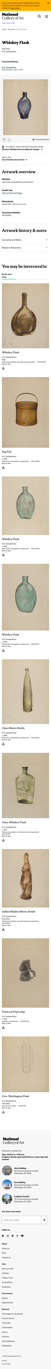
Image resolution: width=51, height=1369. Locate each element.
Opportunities (7, 1302)
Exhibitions (6, 1287)
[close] (48, 3)
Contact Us (6, 1257)
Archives (5, 1336)
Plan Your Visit (7, 1268)
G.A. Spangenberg (9, 67)
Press (4, 1253)
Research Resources (11, 247)
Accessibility (7, 1282)
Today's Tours (7, 1278)
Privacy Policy (6, 1364)
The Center (6, 1323)
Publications (7, 1345)
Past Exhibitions (8, 1341)
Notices (4, 1360)
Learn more (15, 8)
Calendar (5, 1273)
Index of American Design (12, 193)
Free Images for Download (12, 1314)
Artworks (11, 29)
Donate (5, 1298)
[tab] (9, 276)
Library (5, 1332)
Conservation (7, 1327)
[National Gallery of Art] (25, 1140)
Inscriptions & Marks (11, 239)
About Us (5, 1248)
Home (4, 29)
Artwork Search (8, 1318)
